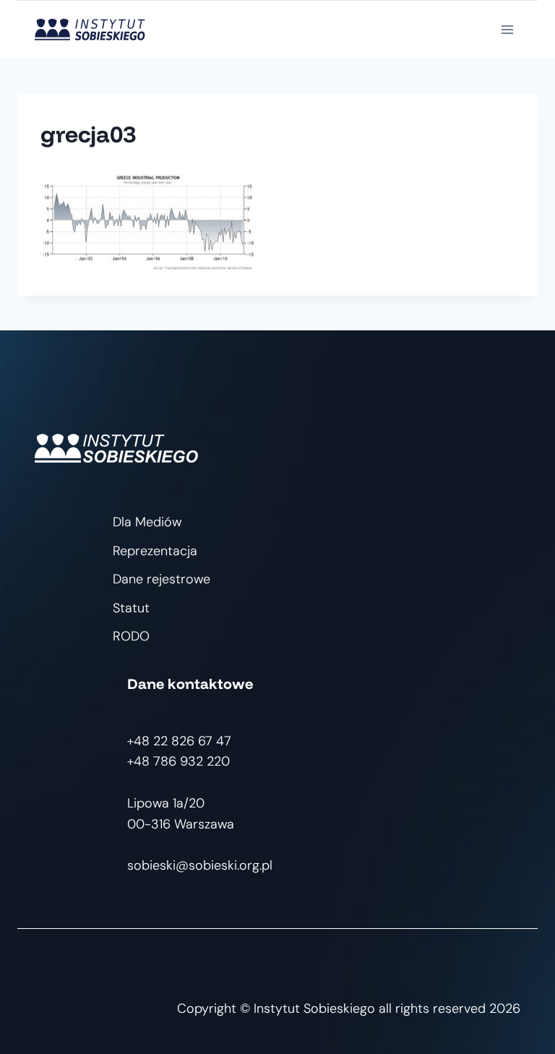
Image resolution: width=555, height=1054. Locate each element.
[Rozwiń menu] (507, 29)
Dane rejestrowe (161, 579)
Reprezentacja (155, 551)
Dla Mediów (147, 522)
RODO (131, 636)
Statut (131, 608)
